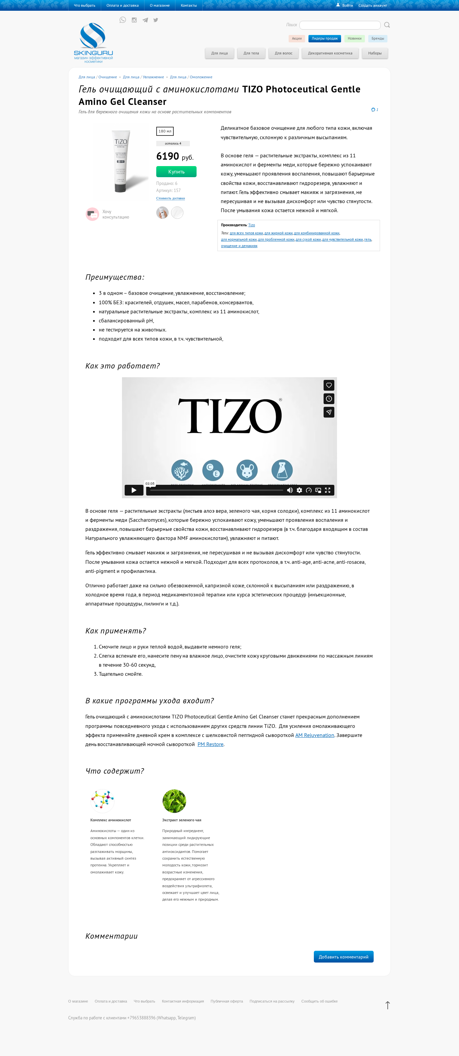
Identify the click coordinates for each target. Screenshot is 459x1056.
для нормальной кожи (239, 239)
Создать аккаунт (373, 5)
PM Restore (210, 744)
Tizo (251, 225)
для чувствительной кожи (342, 239)
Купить (176, 171)
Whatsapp (167, 1017)
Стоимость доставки (170, 198)
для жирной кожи (278, 233)
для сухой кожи (308, 239)
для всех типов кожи (246, 233)
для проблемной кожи (276, 239)
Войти (347, 5)
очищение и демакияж (239, 245)
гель (367, 239)
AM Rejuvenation (314, 735)
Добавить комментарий (344, 957)
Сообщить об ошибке (319, 1001)
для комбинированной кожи (316, 233)
